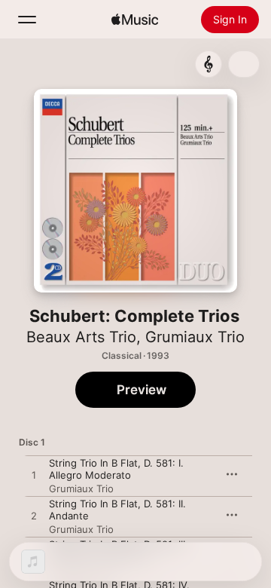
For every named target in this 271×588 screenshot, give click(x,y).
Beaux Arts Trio (81, 337)
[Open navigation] (27, 19)
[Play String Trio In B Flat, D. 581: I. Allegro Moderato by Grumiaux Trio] (34, 475)
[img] (134, 19)
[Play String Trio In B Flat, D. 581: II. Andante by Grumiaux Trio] (34, 516)
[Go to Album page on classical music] (208, 64)
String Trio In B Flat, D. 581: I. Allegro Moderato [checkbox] (116, 469)
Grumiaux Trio (195, 337)
